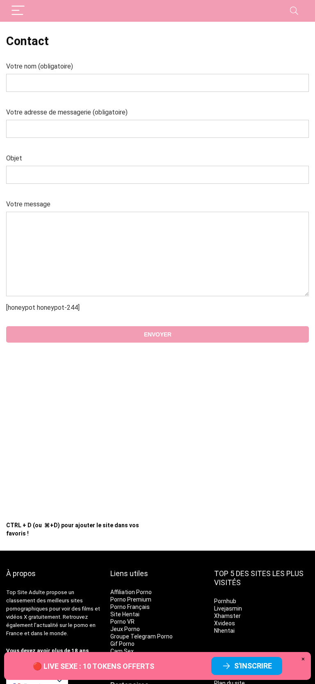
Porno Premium (130, 599)
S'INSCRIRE (253, 665)
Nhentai (224, 630)
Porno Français (130, 607)
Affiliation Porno (131, 592)
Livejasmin (228, 608)
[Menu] (18, 11)
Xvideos (224, 623)
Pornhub (225, 601)
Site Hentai (124, 614)
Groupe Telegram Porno (141, 636)
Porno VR (122, 621)
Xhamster (227, 616)
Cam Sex (122, 651)
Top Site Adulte (25, 592)
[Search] (294, 11)
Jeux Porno (125, 629)
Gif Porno (122, 644)
